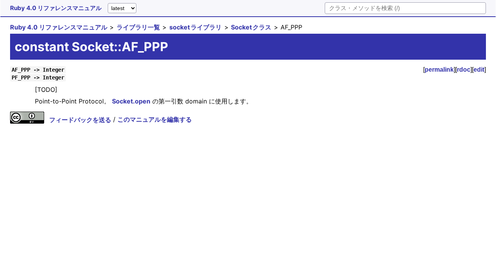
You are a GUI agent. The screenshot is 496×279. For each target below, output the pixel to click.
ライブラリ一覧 (138, 27)
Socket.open (131, 101)
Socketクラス (251, 27)
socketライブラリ (195, 27)
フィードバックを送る (80, 120)
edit (479, 69)
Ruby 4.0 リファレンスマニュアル (56, 8)
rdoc (463, 69)
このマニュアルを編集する (154, 120)
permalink (439, 69)
